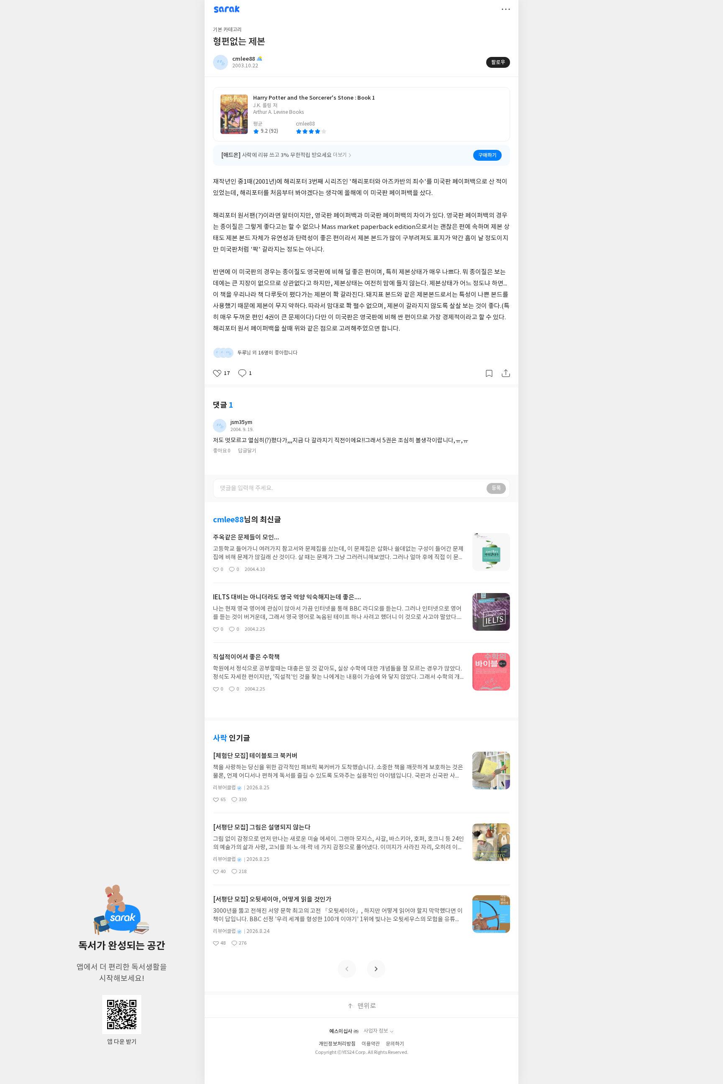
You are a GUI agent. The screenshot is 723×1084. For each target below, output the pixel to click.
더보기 (506, 9)
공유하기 (506, 373)
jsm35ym (241, 422)
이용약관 (371, 1044)
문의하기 (395, 1044)
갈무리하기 (489, 373)
